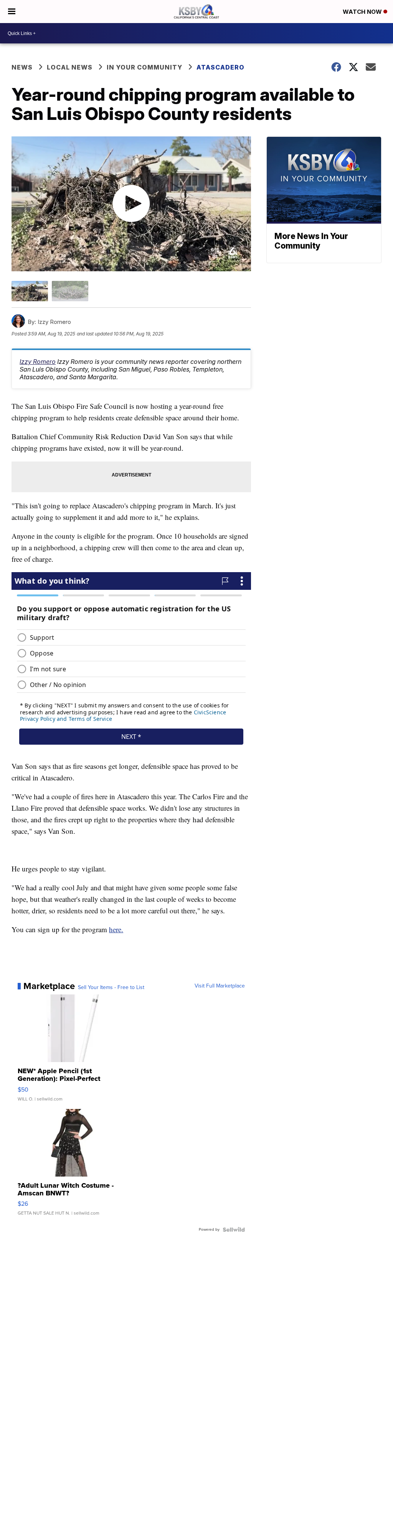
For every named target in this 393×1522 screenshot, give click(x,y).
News (22, 67)
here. (116, 929)
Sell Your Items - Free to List (111, 987)
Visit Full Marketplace (220, 986)
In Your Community (144, 67)
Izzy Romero (38, 361)
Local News (69, 67)
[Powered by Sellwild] (234, 1229)
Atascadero (220, 67)
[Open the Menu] (12, 11)
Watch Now (363, 11)
